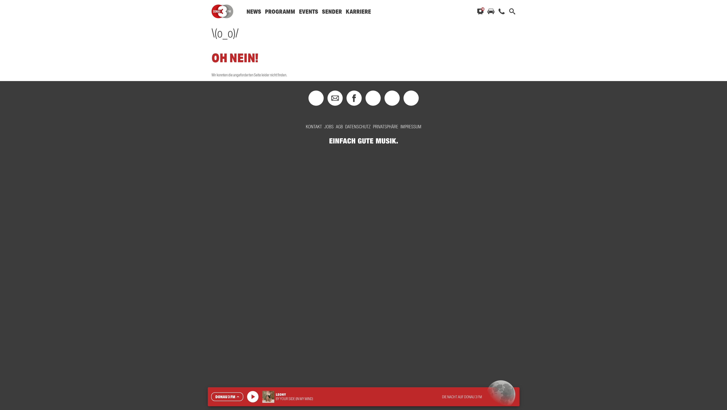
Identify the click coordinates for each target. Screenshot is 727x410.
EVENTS (308, 11)
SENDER (332, 11)
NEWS (254, 11)
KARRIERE (358, 11)
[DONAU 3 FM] (222, 11)
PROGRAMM (280, 11)
